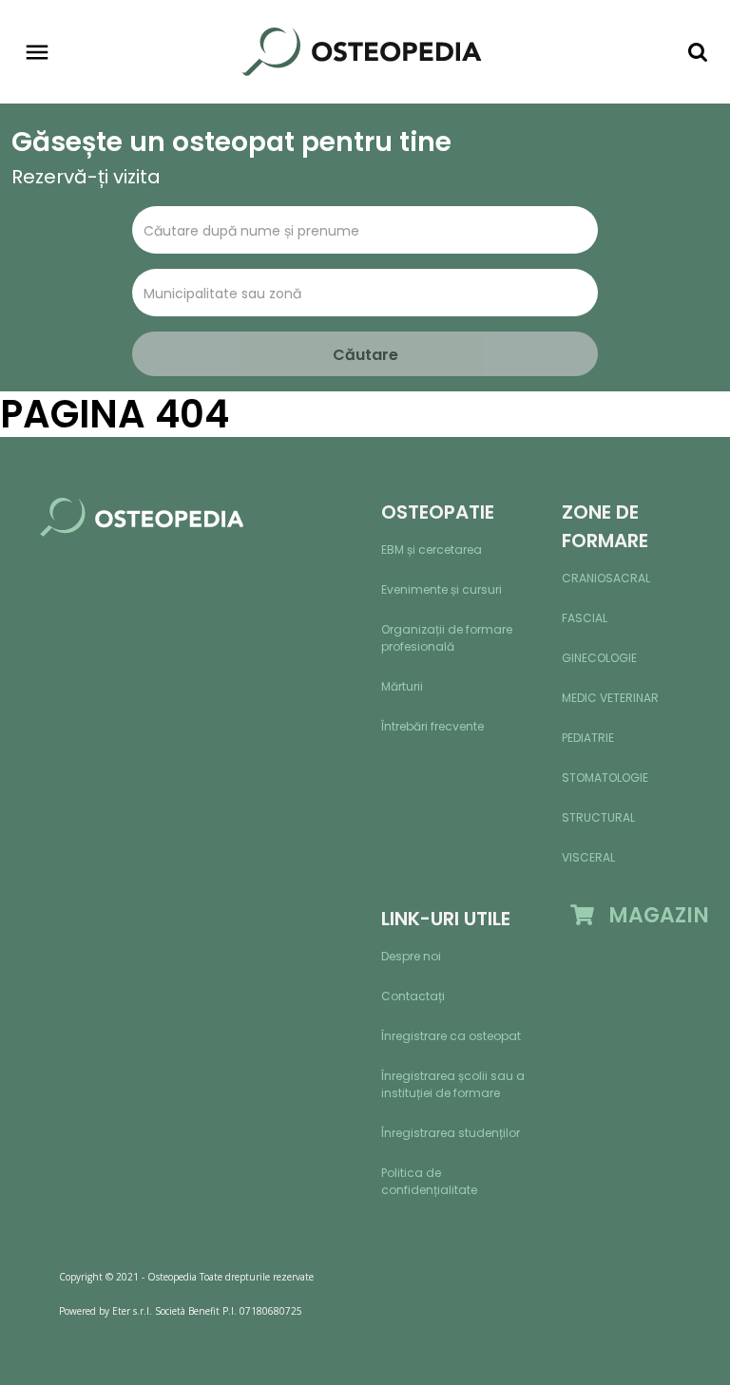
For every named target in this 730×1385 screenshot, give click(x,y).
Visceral (588, 857)
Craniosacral (606, 578)
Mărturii (402, 686)
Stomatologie (605, 777)
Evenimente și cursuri (441, 589)
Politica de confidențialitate (429, 1181)
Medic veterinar (610, 698)
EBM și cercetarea (431, 549)
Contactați (413, 996)
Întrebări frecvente (432, 726)
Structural (598, 817)
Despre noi (411, 956)
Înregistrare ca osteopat (451, 1036)
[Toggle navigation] (37, 52)
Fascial (584, 618)
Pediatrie (588, 738)
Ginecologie (599, 658)
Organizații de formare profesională (446, 638)
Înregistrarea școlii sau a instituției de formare (453, 1084)
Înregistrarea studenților (450, 1133)
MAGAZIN (651, 915)
